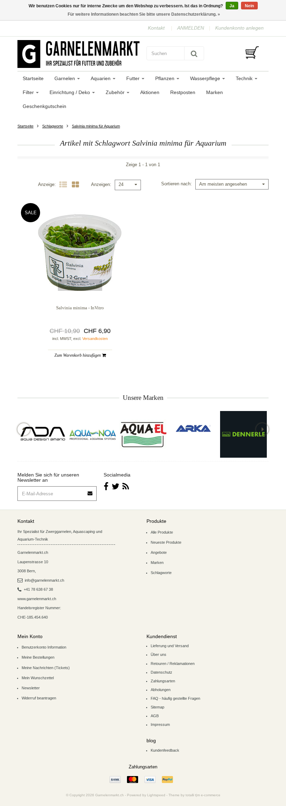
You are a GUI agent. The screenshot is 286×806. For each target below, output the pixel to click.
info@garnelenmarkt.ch (44, 580)
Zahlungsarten (163, 681)
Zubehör (116, 92)
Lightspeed (156, 795)
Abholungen (161, 690)
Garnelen (65, 78)
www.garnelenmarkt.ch (36, 599)
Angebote (159, 552)
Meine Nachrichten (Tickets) (46, 668)
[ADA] (42, 434)
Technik (245, 78)
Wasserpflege (205, 78)
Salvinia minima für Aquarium (96, 126)
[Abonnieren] (90, 491)
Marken (214, 92)
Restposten (182, 92)
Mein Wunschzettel (38, 678)
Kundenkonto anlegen (239, 28)
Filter (29, 92)
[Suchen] (194, 53)
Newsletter (31, 688)
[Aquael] (143, 434)
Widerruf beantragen (39, 698)
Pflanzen (165, 78)
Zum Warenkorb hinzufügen (78, 355)
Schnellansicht (80, 285)
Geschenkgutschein (44, 106)
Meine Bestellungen (38, 657)
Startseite (33, 78)
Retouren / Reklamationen (173, 663)
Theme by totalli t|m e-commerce (194, 795)
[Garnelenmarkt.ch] (78, 54)
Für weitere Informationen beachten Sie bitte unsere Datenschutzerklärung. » (144, 14)
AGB (155, 716)
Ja (231, 5)
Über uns (158, 654)
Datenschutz (161, 672)
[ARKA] (193, 428)
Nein (249, 5)
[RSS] (125, 486)
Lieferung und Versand (170, 646)
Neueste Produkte (166, 542)
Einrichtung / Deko (70, 92)
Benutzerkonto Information (44, 647)
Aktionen (149, 92)
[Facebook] (106, 486)
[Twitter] (115, 486)
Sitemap (157, 707)
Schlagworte (52, 126)
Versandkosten (95, 338)
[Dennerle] (243, 434)
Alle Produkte (162, 532)
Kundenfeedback (165, 750)
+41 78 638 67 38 (38, 589)
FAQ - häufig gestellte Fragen (175, 698)
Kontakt (156, 28)
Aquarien (101, 78)
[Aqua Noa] (92, 434)
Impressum (160, 724)
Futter (133, 78)
